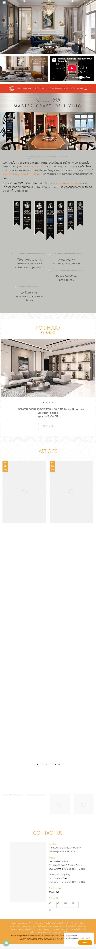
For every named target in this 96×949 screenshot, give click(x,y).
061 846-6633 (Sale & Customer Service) (65, 865)
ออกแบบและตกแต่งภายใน (41, 409)
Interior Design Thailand (19, 936)
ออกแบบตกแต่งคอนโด (52, 939)
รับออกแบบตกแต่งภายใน (55, 936)
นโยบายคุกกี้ (86, 938)
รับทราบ (85, 943)
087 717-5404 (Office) (58, 878)
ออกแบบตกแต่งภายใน (33, 166)
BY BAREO (48, 332)
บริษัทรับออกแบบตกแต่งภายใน (31, 939)
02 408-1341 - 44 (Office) (59, 874)
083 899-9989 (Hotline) (58, 861)
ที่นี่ (85, 88)
